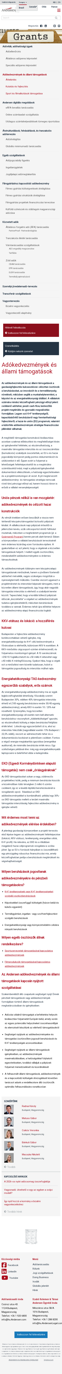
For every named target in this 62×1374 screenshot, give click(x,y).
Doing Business (41, 1277)
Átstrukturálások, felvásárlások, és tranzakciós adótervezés (27, 132)
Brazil (21, 8)
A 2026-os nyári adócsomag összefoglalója (27, 1181)
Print (59, 26)
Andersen (14, 10)
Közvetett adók (10, 222)
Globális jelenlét (41, 1285)
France (54, 7)
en (59, 2)
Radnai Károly (29, 1106)
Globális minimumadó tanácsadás (23, 146)
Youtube (50, 26)
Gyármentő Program (12, 536)
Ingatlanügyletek (14, 167)
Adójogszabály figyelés (18, 160)
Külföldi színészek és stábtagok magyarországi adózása (30, 211)
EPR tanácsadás (16, 268)
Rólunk (36, 1268)
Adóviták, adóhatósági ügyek (17, 46)
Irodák (36, 1281)
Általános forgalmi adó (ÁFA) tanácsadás (27, 227)
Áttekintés (11, 79)
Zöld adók (11, 260)
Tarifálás (13, 253)
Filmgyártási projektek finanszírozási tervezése (30, 202)
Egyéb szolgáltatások (14, 155)
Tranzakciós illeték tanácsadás (22, 238)
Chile (44, 7)
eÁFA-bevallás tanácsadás (20, 107)
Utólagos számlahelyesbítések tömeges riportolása (32, 121)
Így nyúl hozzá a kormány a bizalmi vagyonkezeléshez (22, 1203)
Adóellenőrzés (13, 51)
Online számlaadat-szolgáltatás (22, 114)
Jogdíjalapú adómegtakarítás (21, 174)
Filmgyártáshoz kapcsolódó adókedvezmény (26, 183)
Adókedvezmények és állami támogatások (25, 74)
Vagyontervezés (11, 301)
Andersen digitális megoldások (18, 102)
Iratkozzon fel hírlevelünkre (21, 333)
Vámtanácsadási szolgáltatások (22, 245)
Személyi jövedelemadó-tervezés (20, 286)
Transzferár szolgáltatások (17, 293)
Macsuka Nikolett (31, 1154)
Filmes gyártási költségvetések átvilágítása (28, 188)
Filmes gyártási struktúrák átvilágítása (25, 195)
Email (54, 26)
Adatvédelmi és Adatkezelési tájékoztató (23, 1360)
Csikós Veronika (30, 1130)
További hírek (14, 1211)
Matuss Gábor (29, 1118)
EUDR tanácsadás (17, 272)
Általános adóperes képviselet (21, 58)
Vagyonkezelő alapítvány (18, 313)
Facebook (41, 26)
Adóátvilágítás (13, 139)
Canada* (33, 7)
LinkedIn (46, 26)
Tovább (11, 1167)
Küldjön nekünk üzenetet (20, 351)
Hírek (35, 1290)
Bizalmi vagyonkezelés (17, 306)
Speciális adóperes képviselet (21, 65)
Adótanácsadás (41, 1264)
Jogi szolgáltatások (43, 1273)
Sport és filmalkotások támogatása (24, 93)
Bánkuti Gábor (29, 1142)
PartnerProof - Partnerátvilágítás (23, 231)
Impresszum (48, 1360)
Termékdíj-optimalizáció (19, 277)
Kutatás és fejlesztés (17, 86)
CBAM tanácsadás (17, 264)
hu (54, 2)
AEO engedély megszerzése (21, 249)
